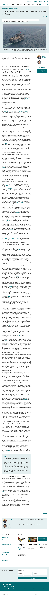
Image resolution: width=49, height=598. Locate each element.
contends (8, 296)
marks (11, 226)
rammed (20, 208)
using (6, 143)
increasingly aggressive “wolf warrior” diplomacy (10, 238)
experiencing (10, 104)
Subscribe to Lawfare (42, 71)
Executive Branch (5, 552)
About (43, 4)
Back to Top (45, 513)
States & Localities (5, 560)
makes (19, 249)
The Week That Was (41, 543)
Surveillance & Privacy (6, 562)
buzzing (19, 176)
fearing (6, 185)
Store (40, 1)
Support (35, 1)
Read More (9, 527)
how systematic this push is (9, 111)
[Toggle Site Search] (47, 4)
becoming (3, 167)
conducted (6, 340)
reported (19, 335)
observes (17, 276)
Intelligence (4, 558)
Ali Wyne (9, 16)
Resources (38, 4)
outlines (21, 136)
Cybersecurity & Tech (5, 547)
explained (25, 399)
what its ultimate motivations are (22, 111)
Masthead (44, 588)
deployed (10, 188)
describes (8, 450)
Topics (13, 4)
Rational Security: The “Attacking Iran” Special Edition (22, 544)
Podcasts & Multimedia (21, 4)
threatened (15, 150)
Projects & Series (31, 4)
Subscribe (29, 1)
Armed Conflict (4, 537)
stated (3, 163)
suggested (24, 172)
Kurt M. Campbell (5, 16)
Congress (4, 539)
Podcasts (25, 588)
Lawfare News (16, 8)
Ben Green (39, 544)
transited (3, 161)
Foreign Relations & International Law (7, 8)
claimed (18, 224)
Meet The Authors (42, 67)
